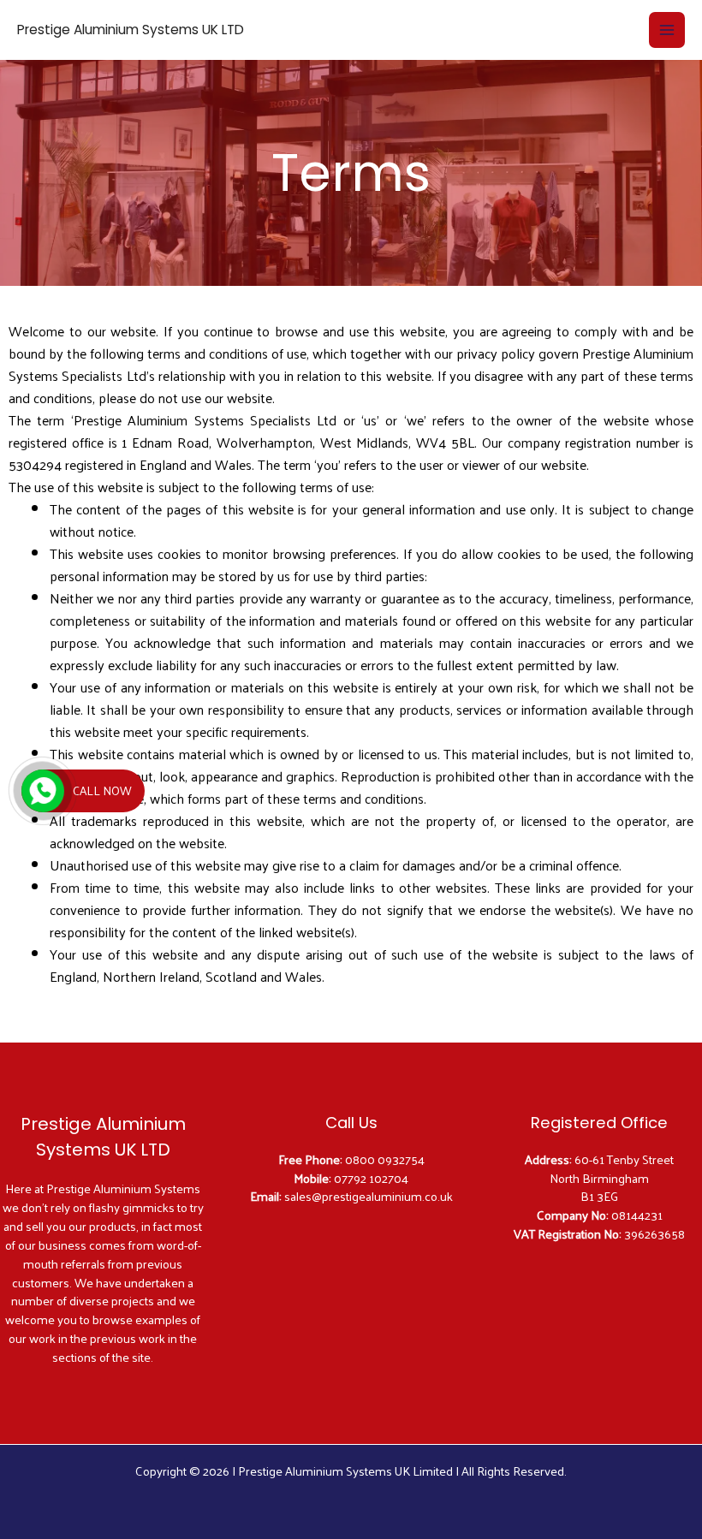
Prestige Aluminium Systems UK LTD (130, 30)
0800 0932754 (385, 1159)
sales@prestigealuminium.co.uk (368, 1196)
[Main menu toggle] (667, 30)
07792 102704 (371, 1178)
